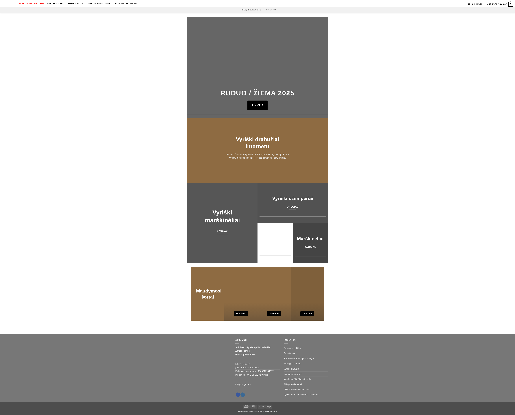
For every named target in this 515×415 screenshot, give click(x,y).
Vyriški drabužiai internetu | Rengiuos (301, 395)
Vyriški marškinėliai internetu (297, 379)
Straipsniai (95, 3)
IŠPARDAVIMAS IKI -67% (31, 3)
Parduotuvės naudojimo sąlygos (299, 358)
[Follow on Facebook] (238, 394)
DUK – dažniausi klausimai (121, 3)
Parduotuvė (55, 3)
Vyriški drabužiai (291, 369)
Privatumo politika (292, 348)
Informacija (75, 3)
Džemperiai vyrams (293, 374)
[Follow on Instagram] (242, 394)
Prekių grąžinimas (292, 363)
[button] (475, 4)
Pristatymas (289, 353)
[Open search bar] (464, 4)
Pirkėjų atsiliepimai (293, 384)
